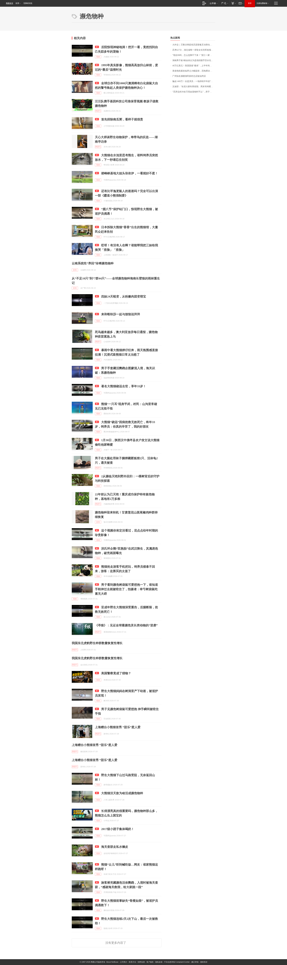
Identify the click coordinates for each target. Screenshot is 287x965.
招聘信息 (141, 962)
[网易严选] (224, 3)
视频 (98, 57)
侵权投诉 (203, 962)
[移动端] (204, 3)
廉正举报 (195, 962)
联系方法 (132, 962)
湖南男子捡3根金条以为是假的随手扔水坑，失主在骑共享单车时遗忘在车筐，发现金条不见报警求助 (193, 60)
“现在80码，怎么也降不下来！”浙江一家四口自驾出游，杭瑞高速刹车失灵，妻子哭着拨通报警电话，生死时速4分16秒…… (193, 55)
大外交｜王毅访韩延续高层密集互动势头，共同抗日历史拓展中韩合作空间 (193, 45)
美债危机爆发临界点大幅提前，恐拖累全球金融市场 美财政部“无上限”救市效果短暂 (193, 71)
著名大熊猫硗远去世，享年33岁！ (123, 386)
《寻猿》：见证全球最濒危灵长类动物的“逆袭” (126, 625)
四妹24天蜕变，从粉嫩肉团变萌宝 (123, 296)
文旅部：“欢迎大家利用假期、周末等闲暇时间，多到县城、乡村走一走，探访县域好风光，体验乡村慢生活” (193, 86)
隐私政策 (158, 962)
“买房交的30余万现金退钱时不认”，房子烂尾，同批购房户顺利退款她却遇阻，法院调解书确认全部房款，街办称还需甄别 (193, 92)
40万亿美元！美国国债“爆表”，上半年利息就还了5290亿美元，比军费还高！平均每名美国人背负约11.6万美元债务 (193, 66)
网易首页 (9, 3)
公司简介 (123, 962)
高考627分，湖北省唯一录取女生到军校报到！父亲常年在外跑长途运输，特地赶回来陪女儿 (193, 50)
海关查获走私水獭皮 (114, 846)
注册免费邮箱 (262, 3)
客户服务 (150, 962)
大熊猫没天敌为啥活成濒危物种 (122, 793)
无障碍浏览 (27, 3)
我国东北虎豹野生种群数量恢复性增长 (97, 643)
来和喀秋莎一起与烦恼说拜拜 (120, 314)
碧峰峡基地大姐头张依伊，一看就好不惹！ (129, 173)
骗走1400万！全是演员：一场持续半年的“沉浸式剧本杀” (193, 81)
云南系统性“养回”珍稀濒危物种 (93, 263)
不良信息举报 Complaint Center (177, 962)
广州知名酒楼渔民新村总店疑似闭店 (189, 76)
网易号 (98, 111)
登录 (250, 3)
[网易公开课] (213, 3)
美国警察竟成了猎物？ (116, 673)
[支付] (233, 3)
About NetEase (112, 962)
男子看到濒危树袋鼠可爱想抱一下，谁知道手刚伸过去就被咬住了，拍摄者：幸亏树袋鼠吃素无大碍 (126, 589)
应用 (17, 3)
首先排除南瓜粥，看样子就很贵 (122, 119)
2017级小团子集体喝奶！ (117, 829)
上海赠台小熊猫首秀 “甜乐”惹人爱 (118, 727)
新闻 (75, 270)
